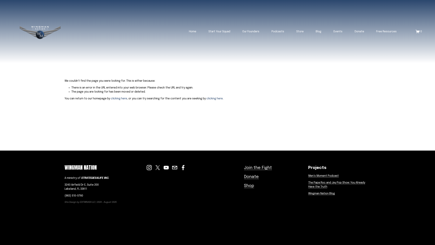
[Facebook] (183, 167)
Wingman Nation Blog (321, 193)
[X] (157, 167)
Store (300, 31)
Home (192, 31)
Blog (318, 31)
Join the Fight (258, 168)
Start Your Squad (219, 31)
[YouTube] (166, 167)
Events (338, 31)
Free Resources (386, 31)
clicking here (119, 98)
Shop (249, 186)
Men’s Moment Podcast (323, 175)
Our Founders (250, 31)
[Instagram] (149, 167)
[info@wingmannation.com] (174, 167)
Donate (359, 31)
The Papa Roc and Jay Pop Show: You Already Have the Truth (336, 184)
